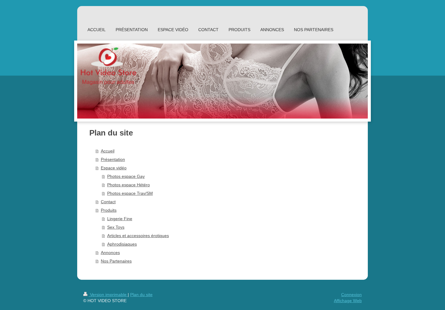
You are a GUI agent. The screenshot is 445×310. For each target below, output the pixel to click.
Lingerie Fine (119, 218)
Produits (109, 210)
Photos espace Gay (126, 176)
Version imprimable (108, 294)
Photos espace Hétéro (128, 184)
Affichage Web (348, 300)
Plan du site (141, 294)
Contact (108, 201)
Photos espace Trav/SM (130, 193)
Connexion (351, 294)
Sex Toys (115, 227)
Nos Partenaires (116, 261)
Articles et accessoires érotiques (138, 235)
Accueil (107, 150)
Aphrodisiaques (122, 244)
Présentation (113, 159)
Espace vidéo (114, 167)
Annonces (110, 252)
